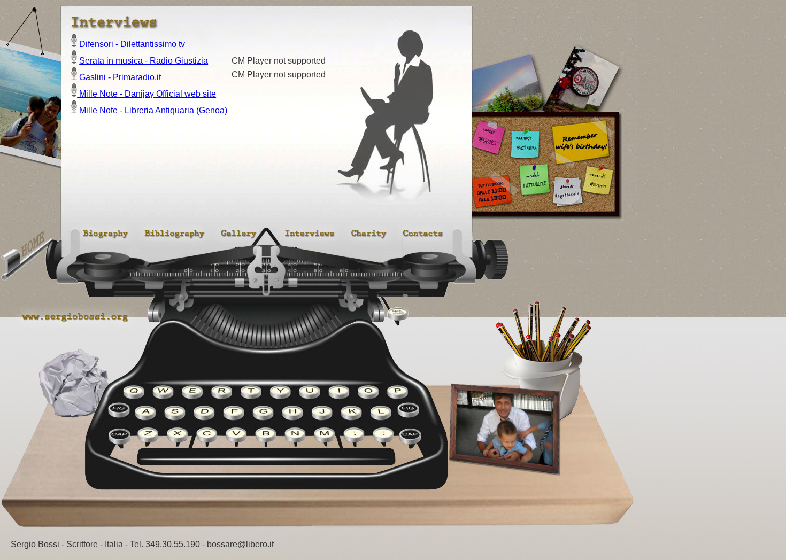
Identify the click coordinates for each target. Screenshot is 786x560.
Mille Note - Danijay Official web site (146, 93)
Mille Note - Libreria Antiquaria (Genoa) (152, 110)
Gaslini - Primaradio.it (120, 77)
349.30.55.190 (172, 544)
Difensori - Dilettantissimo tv (131, 44)
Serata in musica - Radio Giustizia (143, 60)
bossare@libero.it (240, 544)
